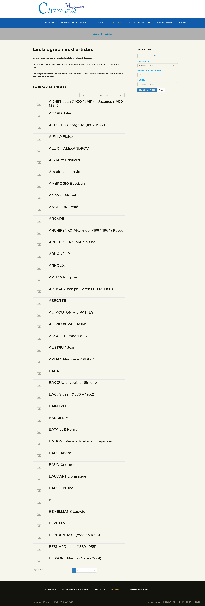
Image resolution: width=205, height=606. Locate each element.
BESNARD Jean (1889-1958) (72, 547)
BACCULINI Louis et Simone (73, 383)
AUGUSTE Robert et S (68, 336)
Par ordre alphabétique (149, 71)
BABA (54, 371)
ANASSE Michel (62, 195)
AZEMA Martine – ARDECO (72, 359)
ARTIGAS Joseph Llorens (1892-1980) (81, 289)
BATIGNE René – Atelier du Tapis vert (81, 441)
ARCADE (56, 219)
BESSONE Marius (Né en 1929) (75, 558)
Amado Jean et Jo (64, 172)
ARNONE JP (59, 254)
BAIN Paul (57, 406)
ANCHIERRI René (63, 207)
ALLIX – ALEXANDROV (69, 148)
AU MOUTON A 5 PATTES (71, 312)
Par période (143, 61)
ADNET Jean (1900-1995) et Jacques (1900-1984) (86, 103)
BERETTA (57, 523)
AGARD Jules (60, 113)
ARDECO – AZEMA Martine (72, 242)
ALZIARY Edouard (64, 160)
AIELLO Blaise (61, 137)
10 (90, 570)
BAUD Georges (62, 465)
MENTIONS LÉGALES (64, 602)
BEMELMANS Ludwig (67, 512)
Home (96, 34)
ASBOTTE (57, 301)
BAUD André (60, 453)
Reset (161, 90)
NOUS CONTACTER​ (41, 602)
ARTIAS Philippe (63, 277)
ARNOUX (57, 266)
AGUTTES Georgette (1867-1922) (77, 125)
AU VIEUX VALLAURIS (68, 324)
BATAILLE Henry (63, 429)
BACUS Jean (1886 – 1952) (71, 394)
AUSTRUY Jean (62, 348)
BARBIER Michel (63, 418)
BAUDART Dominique (67, 476)
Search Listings (147, 90)
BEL (52, 500)
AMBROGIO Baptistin (67, 184)
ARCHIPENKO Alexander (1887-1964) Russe (86, 230)
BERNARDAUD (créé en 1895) (74, 535)
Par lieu (141, 80)
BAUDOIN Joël (61, 488)
